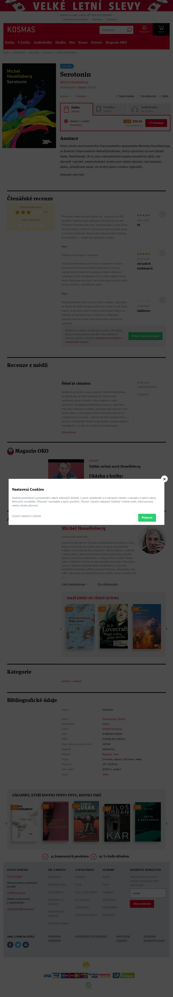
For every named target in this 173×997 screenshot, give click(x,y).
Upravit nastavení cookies (26, 515)
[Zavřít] (164, 478)
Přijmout (147, 517)
